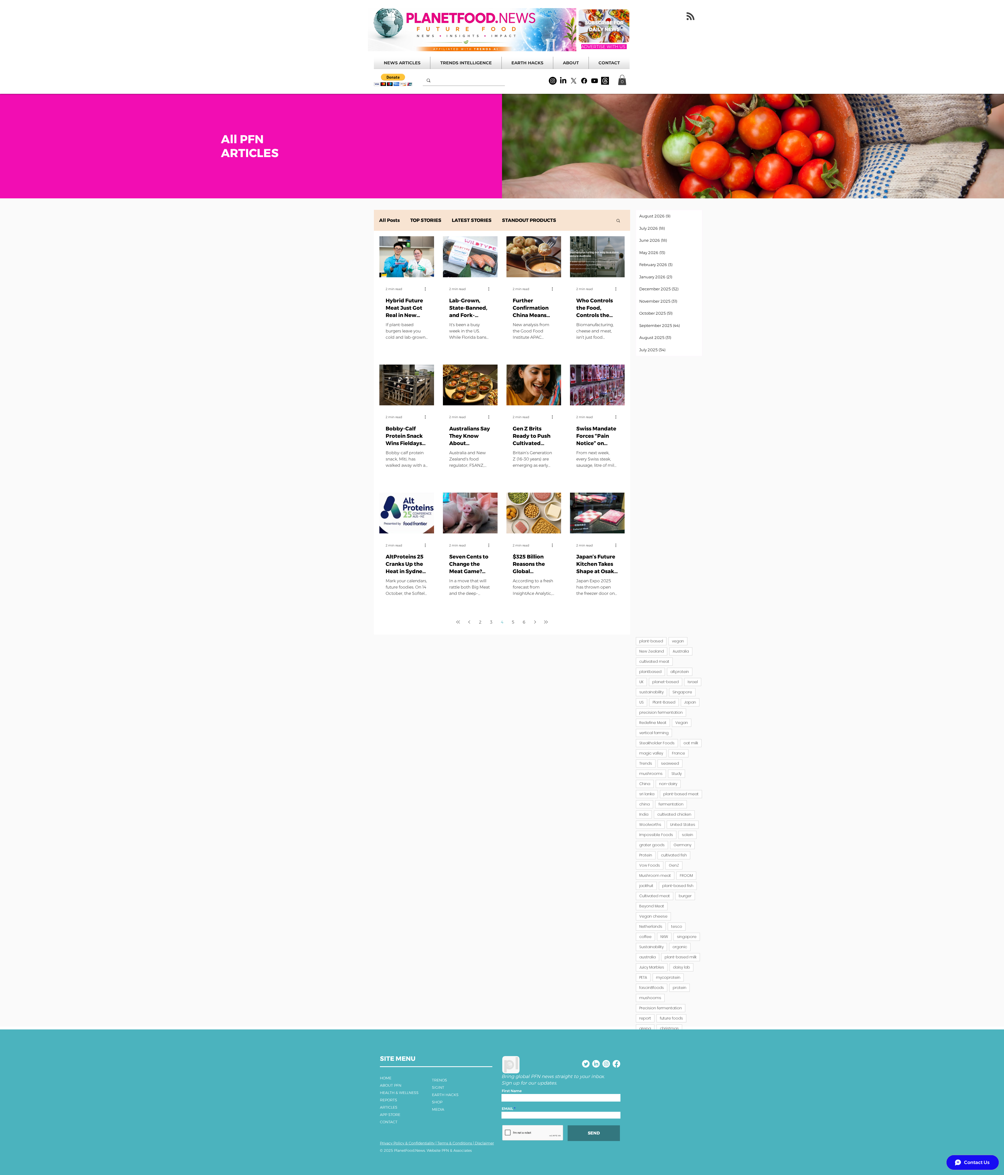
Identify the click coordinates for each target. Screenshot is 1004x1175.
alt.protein (679, 671)
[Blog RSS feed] (690, 16)
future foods (671, 1018)
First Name (512, 1091)
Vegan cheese (653, 916)
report (645, 1018)
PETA (643, 977)
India (643, 814)
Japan (690, 702)
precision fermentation (661, 712)
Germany (682, 845)
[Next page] (535, 622)
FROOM (686, 875)
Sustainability (651, 946)
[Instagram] (553, 81)
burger (685, 895)
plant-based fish (677, 885)
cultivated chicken (674, 814)
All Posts (389, 220)
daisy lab (681, 967)
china (644, 804)
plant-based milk (681, 957)
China (644, 783)
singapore (687, 936)
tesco (676, 926)
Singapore (682, 692)
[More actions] (427, 289)
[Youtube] (594, 81)
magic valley (651, 753)
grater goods (652, 845)
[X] (574, 81)
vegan (678, 641)
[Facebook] (584, 81)
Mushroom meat (655, 875)
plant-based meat (681, 794)
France (678, 753)
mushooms (650, 997)
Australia (681, 651)
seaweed (670, 763)
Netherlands (650, 926)
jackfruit (646, 885)
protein (679, 987)
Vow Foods (649, 865)
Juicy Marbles (651, 967)
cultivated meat (654, 661)
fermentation (671, 804)
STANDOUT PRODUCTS (529, 220)
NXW (664, 936)
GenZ (674, 865)
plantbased (650, 671)
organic (679, 946)
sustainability (651, 692)
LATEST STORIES (472, 220)
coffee (645, 936)
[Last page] (546, 622)
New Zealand (651, 651)
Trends (645, 763)
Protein (645, 855)
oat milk (690, 743)
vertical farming (654, 732)
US (641, 702)
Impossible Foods (656, 834)
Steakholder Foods (657, 743)
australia (647, 957)
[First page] (458, 622)
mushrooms (651, 773)
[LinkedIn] (563, 81)
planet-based (665, 681)
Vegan (681, 722)
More (573, 220)
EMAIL (507, 1108)
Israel (693, 681)
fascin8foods (651, 987)
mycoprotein (668, 977)
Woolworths (650, 824)
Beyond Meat (651, 906)
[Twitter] (586, 1064)
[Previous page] (469, 622)
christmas (669, 1028)
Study (676, 773)
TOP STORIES (425, 220)
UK (641, 681)
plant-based (651, 641)
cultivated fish (674, 855)
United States (682, 824)
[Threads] (605, 81)
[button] (393, 80)
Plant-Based (664, 702)
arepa (645, 1028)
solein (687, 834)
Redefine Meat (652, 722)
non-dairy (668, 783)
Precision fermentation (660, 1008)
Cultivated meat (654, 895)
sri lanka (646, 794)
